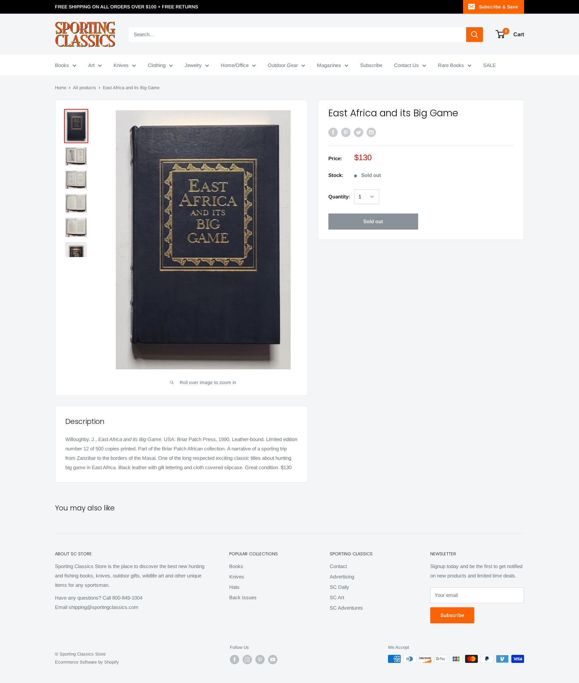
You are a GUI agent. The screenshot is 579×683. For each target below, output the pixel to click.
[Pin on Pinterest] (345, 132)
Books (62, 65)
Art (91, 65)
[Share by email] (371, 132)
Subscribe (371, 65)
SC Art (337, 597)
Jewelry (193, 65)
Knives (121, 65)
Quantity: (339, 196)
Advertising (342, 576)
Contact (338, 566)
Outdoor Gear (283, 65)
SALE (489, 65)
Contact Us (406, 65)
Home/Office (235, 65)
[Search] (474, 34)
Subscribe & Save (498, 6)
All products (84, 87)
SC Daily (339, 587)
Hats (234, 587)
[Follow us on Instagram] (247, 659)
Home (60, 87)
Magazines (329, 65)
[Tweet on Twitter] (358, 132)
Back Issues (243, 597)
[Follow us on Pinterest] (260, 659)
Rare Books (451, 65)
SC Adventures (346, 608)
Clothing (157, 65)
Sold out (373, 221)
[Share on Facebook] (333, 132)
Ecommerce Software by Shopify (87, 662)
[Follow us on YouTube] (272, 659)
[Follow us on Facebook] (234, 659)
